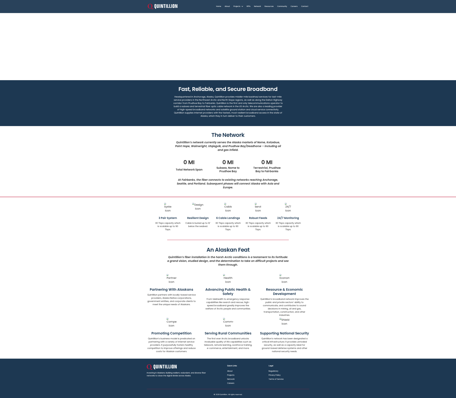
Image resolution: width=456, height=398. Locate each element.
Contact (304, 6)
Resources (269, 6)
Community (282, 6)
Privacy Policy (275, 375)
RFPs (248, 6)
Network (257, 6)
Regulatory (273, 371)
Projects (236, 6)
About (227, 6)
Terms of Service (276, 379)
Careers (294, 6)
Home (218, 6)
